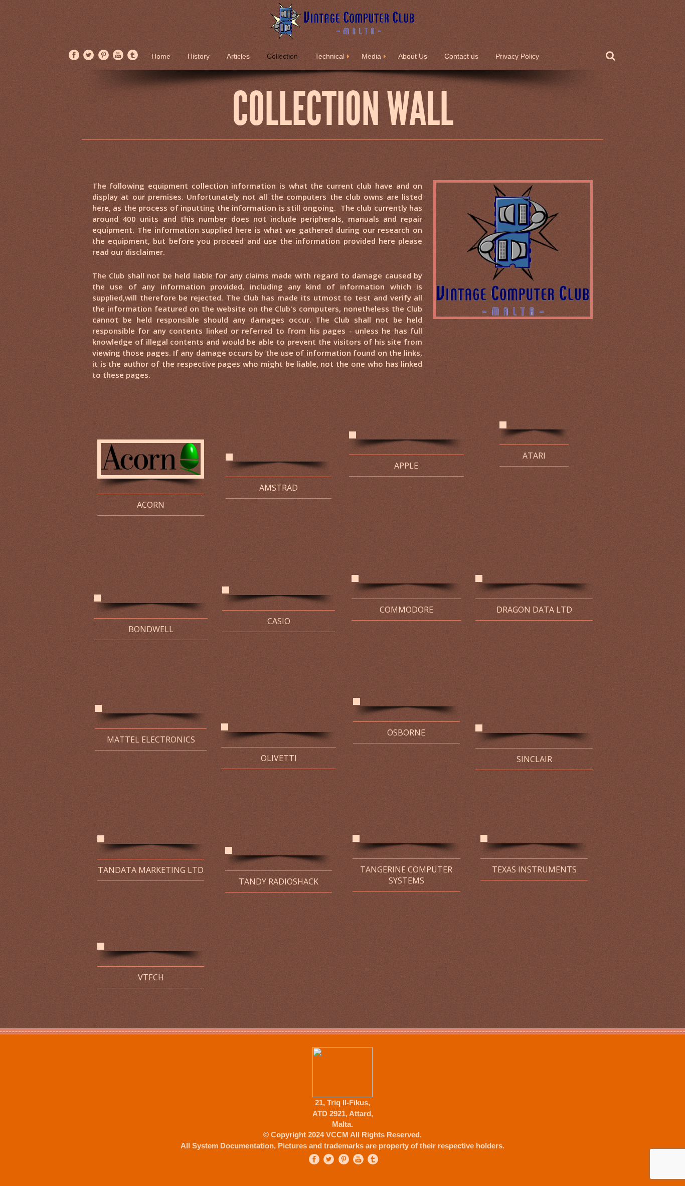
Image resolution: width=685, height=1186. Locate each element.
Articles (238, 56)
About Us (412, 56)
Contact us (461, 56)
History (199, 56)
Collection (282, 56)
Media (371, 56)
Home (160, 56)
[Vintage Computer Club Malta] (342, 20)
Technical (330, 56)
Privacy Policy (517, 56)
